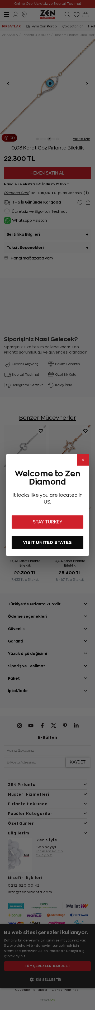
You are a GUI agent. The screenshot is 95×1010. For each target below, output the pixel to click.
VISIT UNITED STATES (47, 542)
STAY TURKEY (47, 522)
